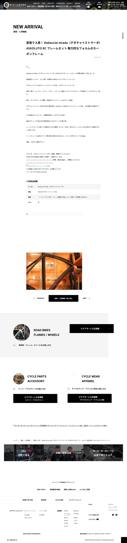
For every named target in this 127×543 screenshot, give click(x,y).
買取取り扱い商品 (27, 500)
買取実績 (41, 6)
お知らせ (111, 504)
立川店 (75, 520)
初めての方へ (31, 6)
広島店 (66, 523)
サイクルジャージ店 (67, 514)
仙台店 (66, 526)
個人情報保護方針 (12, 540)
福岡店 (75, 517)
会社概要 (27, 515)
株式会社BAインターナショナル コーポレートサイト (95, 534)
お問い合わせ (28, 517)
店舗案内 (59, 510)
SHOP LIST (51, 3)
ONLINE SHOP (60, 3)
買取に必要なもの (70, 489)
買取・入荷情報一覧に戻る (63, 298)
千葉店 (75, 523)
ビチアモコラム (112, 510)
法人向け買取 (49, 6)
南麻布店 (76, 510)
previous (40, 298)
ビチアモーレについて (30, 511)
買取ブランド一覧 (62, 6)
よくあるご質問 (75, 6)
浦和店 (66, 520)
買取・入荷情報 (25, 440)
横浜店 (66, 517)
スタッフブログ (112, 507)
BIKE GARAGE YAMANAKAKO (31, 534)
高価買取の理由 (55, 489)
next (85, 298)
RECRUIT (77, 3)
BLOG (90, 504)
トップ (15, 440)
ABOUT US (36, 3)
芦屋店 (66, 510)
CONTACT (70, 3)
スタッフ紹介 (43, 510)
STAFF (43, 3)
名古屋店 (76, 513)
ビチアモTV (92, 519)
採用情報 (41, 515)
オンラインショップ (75, 500)
